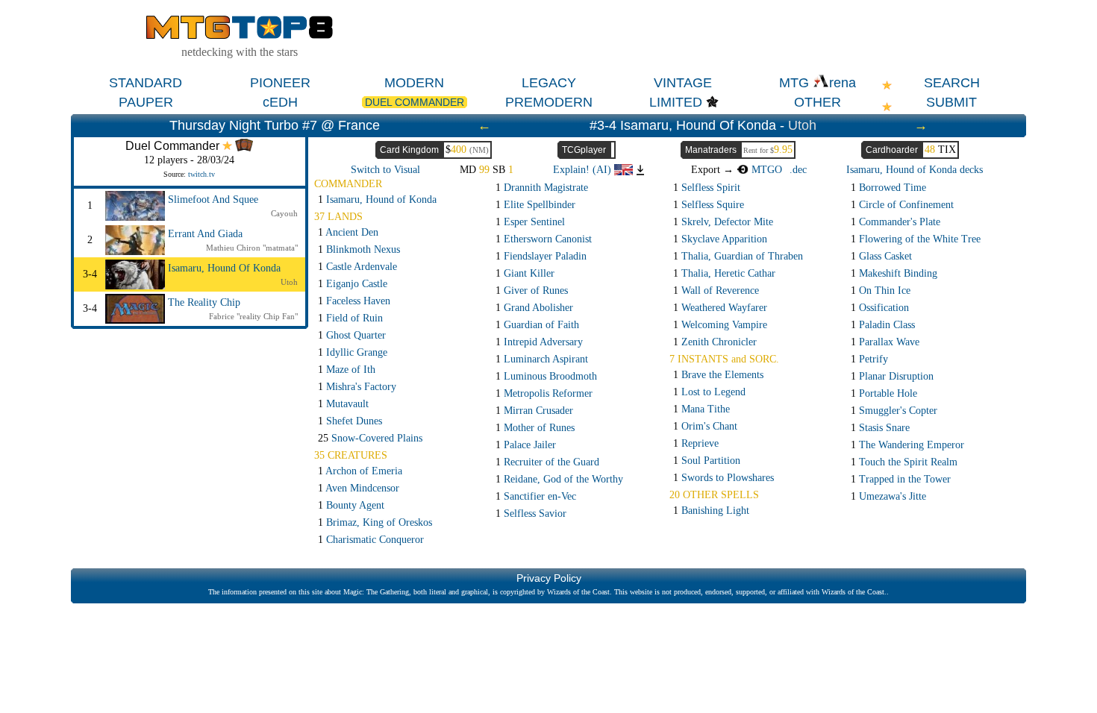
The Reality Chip (204, 302)
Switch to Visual (385, 169)
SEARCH (952, 82)
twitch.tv (201, 174)
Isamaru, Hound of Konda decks (914, 169)
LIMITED (675, 102)
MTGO (765, 169)
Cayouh (284, 213)
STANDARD (145, 82)
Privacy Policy (548, 578)
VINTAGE (683, 82)
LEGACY (549, 82)
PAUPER (146, 102)
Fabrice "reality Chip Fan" (253, 316)
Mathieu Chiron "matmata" (252, 247)
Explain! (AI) (583, 169)
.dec (798, 169)
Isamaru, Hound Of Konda (224, 268)
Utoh (802, 125)
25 (370, 438)
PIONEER (280, 82)
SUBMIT (951, 102)
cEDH (280, 102)
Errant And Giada (205, 233)
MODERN (414, 82)
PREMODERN (549, 102)
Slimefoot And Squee (213, 199)
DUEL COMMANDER (414, 102)
